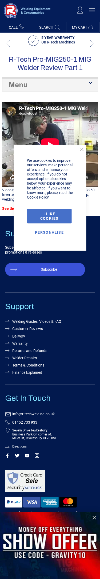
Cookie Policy (38, 197)
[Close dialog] (94, 518)
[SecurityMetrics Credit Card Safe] (49, 483)
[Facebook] (7, 457)
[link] (50, 545)
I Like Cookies (49, 215)
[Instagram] (37, 457)
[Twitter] (17, 457)
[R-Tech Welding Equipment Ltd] (25, 19)
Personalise (49, 232)
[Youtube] (27, 457)
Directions (19, 446)
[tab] (50, 84)
